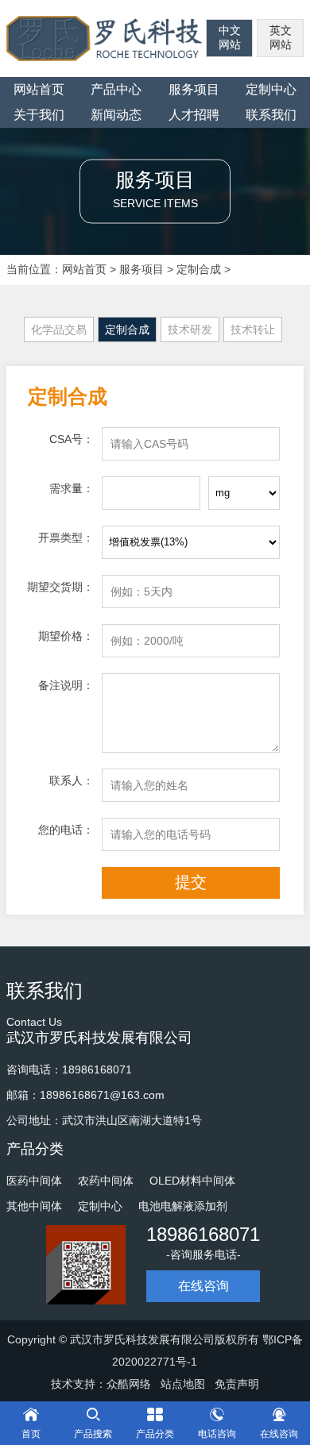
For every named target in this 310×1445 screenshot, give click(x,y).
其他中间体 (34, 1206)
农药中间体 (106, 1180)
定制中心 (100, 1206)
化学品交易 (59, 329)
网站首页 (39, 89)
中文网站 (230, 37)
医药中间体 (34, 1180)
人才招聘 (194, 114)
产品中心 (116, 89)
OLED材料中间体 (192, 1180)
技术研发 (190, 329)
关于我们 (39, 114)
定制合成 (198, 269)
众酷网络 (129, 1384)
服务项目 (194, 89)
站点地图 (183, 1384)
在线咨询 (203, 1286)
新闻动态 (116, 114)
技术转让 (253, 329)
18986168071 (203, 1234)
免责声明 (237, 1384)
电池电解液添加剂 (182, 1206)
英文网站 (280, 37)
